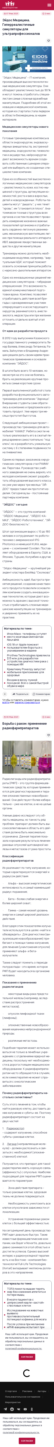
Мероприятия (13, 1402)
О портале (11, 1391)
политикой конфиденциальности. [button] (21, 1432)
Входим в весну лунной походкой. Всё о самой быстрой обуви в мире (27, 683)
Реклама (27, 1391)
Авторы (42, 1391)
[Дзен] (12, 1409)
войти (5, 702)
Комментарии (43, 694)
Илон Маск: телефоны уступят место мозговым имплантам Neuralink (27, 636)
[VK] (18, 1409)
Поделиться (22, 694)
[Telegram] (5, 1409)
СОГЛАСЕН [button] (27, 1441)
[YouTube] (25, 1409)
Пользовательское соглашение (22, 1396)
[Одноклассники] (32, 1409)
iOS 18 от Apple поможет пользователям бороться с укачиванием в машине (24, 647)
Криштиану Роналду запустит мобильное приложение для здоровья (26, 672)
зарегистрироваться (27, 702)
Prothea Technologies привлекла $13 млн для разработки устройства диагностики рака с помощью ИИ (28, 660)
